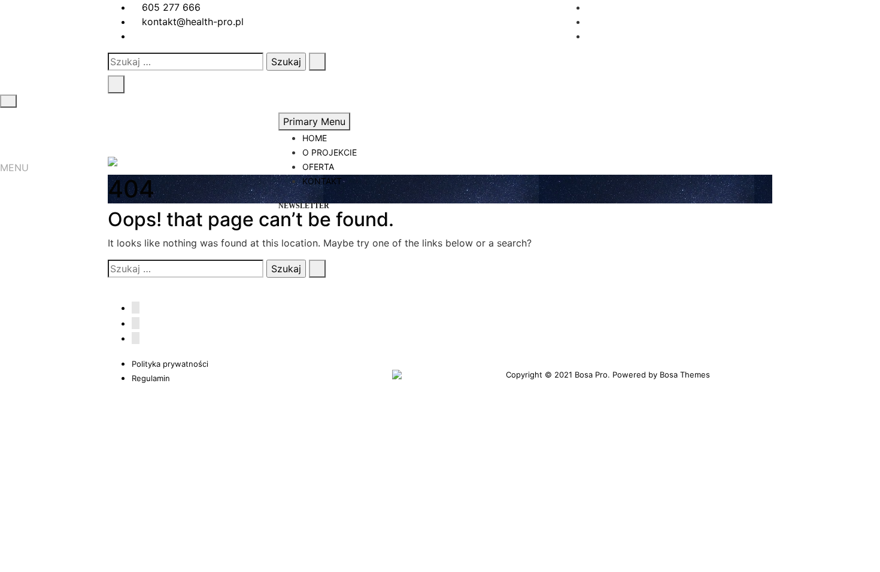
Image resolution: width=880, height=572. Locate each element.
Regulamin (151, 378)
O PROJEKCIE (329, 152)
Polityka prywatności (170, 364)
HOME (314, 138)
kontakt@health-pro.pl (191, 22)
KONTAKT (322, 181)
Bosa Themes (685, 374)
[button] (14, 168)
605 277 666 (170, 7)
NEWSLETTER (303, 206)
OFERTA (318, 167)
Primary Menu (314, 121)
